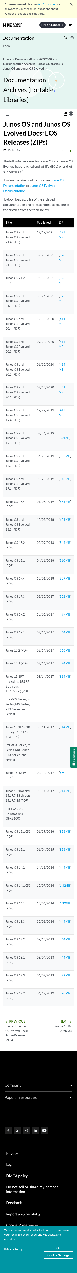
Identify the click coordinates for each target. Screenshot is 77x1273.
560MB (65, 560)
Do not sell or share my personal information (32, 1189)
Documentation (18, 38)
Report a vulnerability (23, 1214)
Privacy (12, 1154)
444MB (65, 632)
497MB (65, 614)
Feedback (14, 1203)
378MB (65, 993)
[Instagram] (26, 1131)
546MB (65, 479)
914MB (65, 676)
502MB (65, 596)
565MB (65, 501)
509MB (65, 578)
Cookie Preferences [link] (22, 1225)
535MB (65, 456)
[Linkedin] (35, 1131)
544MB (65, 542)
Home (7, 59)
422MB (65, 975)
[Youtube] (44, 1131)
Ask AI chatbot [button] (46, 4)
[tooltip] (65, 113)
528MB (64, 438)
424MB (65, 663)
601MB (65, 519)
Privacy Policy (13, 1249)
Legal (10, 1165)
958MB (65, 831)
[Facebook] (8, 1131)
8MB (63, 772)
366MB (65, 650)
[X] (17, 1131)
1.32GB (65, 885)
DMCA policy (17, 1176)
